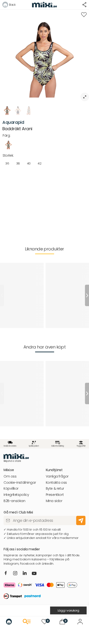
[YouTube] (34, 574)
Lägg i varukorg (68, 610)
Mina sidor (54, 501)
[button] (8, 5)
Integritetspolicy (16, 495)
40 (29, 163)
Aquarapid (13, 122)
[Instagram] (15, 573)
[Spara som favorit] (84, 14)
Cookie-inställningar (20, 483)
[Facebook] (6, 573)
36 (7, 163)
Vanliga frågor (57, 476)
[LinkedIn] (25, 573)
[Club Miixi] (80, 621)
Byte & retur (55, 489)
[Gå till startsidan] (8, 621)
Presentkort (55, 495)
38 (18, 163)
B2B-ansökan (14, 501)
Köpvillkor (11, 489)
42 (39, 163)
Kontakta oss (56, 483)
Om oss (10, 476)
